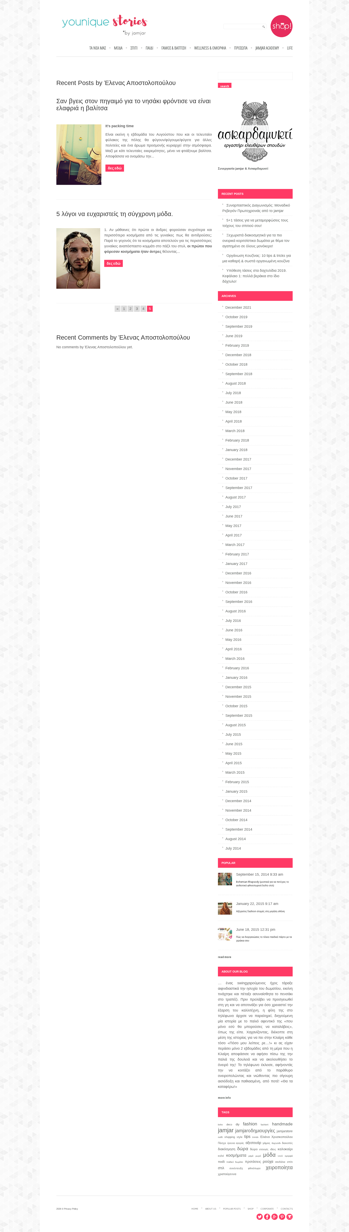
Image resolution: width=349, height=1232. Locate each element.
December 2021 (238, 307)
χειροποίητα (279, 1167)
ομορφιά (289, 1156)
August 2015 (235, 725)
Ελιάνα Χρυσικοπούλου (276, 1137)
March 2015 (235, 772)
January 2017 (236, 564)
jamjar (226, 1130)
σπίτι (290, 1161)
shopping (229, 1137)
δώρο (254, 1149)
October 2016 (236, 592)
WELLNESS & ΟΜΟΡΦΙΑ (210, 48)
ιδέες (273, 1149)
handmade (282, 1124)
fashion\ (264, 1124)
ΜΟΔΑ (118, 48)
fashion (250, 1123)
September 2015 (238, 716)
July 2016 (233, 621)
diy (238, 1124)
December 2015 (238, 687)
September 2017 (238, 488)
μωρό (258, 1156)
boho (220, 1124)
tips (247, 1136)
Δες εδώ (115, 168)
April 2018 (233, 421)
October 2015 (236, 706)
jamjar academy (267, 48)
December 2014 (238, 801)
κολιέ (221, 1155)
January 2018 (236, 450)
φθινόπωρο (254, 1168)
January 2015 (236, 791)
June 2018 (233, 402)
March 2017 (235, 545)
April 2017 (233, 535)
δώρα (242, 1148)
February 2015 (237, 782)
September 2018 (238, 374)
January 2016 (236, 678)
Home (194, 1208)
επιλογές (263, 1149)
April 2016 (233, 649)
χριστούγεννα (227, 1174)
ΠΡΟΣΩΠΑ (240, 48)
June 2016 (233, 630)
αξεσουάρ (253, 1143)
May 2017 (233, 526)
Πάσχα (222, 1143)
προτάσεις (253, 1162)
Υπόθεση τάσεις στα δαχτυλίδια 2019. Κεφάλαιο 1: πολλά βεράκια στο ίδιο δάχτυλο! (254, 276)
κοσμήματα (236, 1155)
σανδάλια (280, 1162)
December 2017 (238, 459)
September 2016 (238, 602)
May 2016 (233, 640)
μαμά (250, 1156)
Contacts (287, 1208)
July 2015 (233, 734)
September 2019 (238, 326)
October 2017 (236, 478)
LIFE (290, 48)
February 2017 (237, 554)
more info (224, 1097)
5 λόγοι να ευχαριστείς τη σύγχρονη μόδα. (114, 213)
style (239, 1137)
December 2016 (238, 573)
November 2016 (238, 583)
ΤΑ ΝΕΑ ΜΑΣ (97, 48)
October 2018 (236, 364)
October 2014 (236, 820)
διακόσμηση (226, 1149)
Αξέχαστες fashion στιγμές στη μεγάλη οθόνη (260, 911)
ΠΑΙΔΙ (149, 48)
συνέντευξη (236, 1168)
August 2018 (235, 383)
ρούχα (268, 1161)
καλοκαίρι (285, 1149)
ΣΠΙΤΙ (134, 48)
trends (255, 1137)
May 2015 (233, 753)
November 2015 (238, 697)
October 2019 (236, 317)
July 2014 (233, 848)
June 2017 (233, 516)
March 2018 (235, 431)
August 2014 (235, 839)
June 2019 (233, 336)
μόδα (269, 1155)
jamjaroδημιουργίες (255, 1130)
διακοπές (287, 1143)
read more (224, 957)
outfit (220, 1137)
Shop (250, 1208)
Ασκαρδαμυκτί (258, 168)
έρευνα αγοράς (235, 1143)
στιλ (221, 1168)
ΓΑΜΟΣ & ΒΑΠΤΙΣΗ (173, 48)
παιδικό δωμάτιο (234, 1162)
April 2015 (233, 763)
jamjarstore (285, 1131)
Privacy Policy (71, 1209)
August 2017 (235, 497)
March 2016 (235, 659)
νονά (280, 1156)
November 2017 (238, 469)
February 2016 (237, 668)
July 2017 (233, 507)
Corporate (267, 1208)
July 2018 (233, 393)
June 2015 (233, 744)
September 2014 (238, 829)
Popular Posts (232, 1208)
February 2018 (237, 440)
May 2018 (233, 412)
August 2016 (235, 611)
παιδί (221, 1161)
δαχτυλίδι (276, 1143)
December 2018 (238, 355)
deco (229, 1124)
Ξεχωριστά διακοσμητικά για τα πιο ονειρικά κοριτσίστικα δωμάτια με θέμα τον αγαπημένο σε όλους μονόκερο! (255, 240)
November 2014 (238, 810)
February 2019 (237, 345)
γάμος (266, 1143)
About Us (210, 1208)
